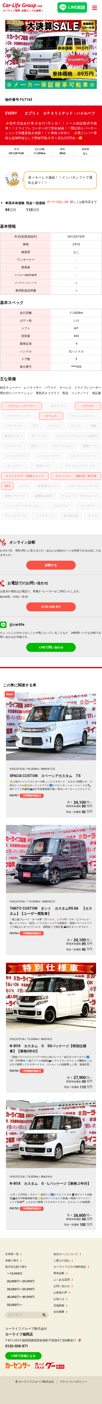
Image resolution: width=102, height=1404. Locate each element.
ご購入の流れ (61, 1260)
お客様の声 (60, 1292)
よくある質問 (61, 1279)
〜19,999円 (14, 1273)
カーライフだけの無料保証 (69, 1266)
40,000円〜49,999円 (21, 1297)
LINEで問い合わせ (51, 647)
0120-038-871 (51, 607)
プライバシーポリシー (73, 1381)
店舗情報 (58, 1305)
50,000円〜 (14, 1305)
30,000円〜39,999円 (21, 1289)
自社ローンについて (65, 1254)
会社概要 (58, 1311)
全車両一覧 (12, 1254)
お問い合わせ (61, 1286)
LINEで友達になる (23, 1356)
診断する (51, 565)
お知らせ (58, 1299)
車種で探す (12, 1260)
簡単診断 (58, 1273)
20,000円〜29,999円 (21, 1281)
